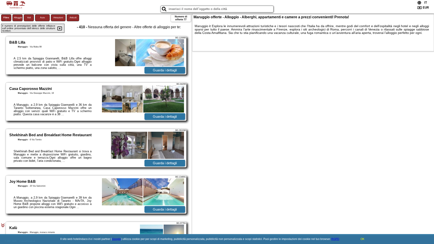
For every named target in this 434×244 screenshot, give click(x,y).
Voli (29, 17)
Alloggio (18, 17)
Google (116, 239)
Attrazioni (58, 17)
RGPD (335, 239)
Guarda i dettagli (165, 70)
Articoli (73, 17)
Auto (42, 17)
